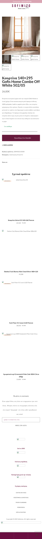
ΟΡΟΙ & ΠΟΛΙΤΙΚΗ (21, 512)
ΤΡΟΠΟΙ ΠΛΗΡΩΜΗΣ (21, 502)
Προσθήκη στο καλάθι (22, 138)
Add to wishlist (8, 145)
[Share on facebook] (8, 162)
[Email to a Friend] (14, 162)
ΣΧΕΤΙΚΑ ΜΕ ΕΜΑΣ (21, 492)
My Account (7, 535)
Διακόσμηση (13, 155)
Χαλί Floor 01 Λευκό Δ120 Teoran (21, 323)
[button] (1, 5)
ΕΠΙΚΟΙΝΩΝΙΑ (21, 507)
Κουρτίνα (20, 155)
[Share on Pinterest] (11, 162)
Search (21, 535)
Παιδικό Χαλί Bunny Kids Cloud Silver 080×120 (21, 271)
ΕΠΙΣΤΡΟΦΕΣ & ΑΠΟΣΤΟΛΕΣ (21, 497)
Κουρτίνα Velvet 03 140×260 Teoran (21, 220)
